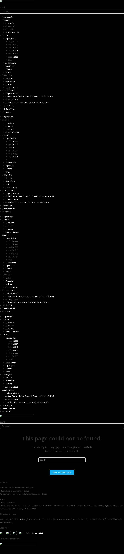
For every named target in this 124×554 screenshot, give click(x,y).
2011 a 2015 (13, 50)
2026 (10, 60)
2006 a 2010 (13, 47)
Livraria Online (8, 106)
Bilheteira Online (8, 109)
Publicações (7, 75)
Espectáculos (10, 38)
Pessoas (5, 20)
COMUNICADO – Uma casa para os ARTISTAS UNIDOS (27, 103)
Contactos (6, 112)
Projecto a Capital (12, 93)
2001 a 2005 (13, 44)
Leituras (8, 69)
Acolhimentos (10, 63)
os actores (9, 23)
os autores (9, 26)
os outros (9, 29)
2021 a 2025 (13, 57)
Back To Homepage (62, 472)
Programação (7, 17)
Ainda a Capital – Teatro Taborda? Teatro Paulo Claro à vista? (29, 96)
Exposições (9, 66)
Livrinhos (8, 78)
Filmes (8, 72)
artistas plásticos (12, 32)
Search (2, 7)
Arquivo (5, 35)
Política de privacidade (35, 533)
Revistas (8, 84)
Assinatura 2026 (11, 87)
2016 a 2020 (13, 54)
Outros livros (10, 81)
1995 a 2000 (13, 41)
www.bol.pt (23, 519)
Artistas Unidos (8, 90)
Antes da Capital (11, 99)
